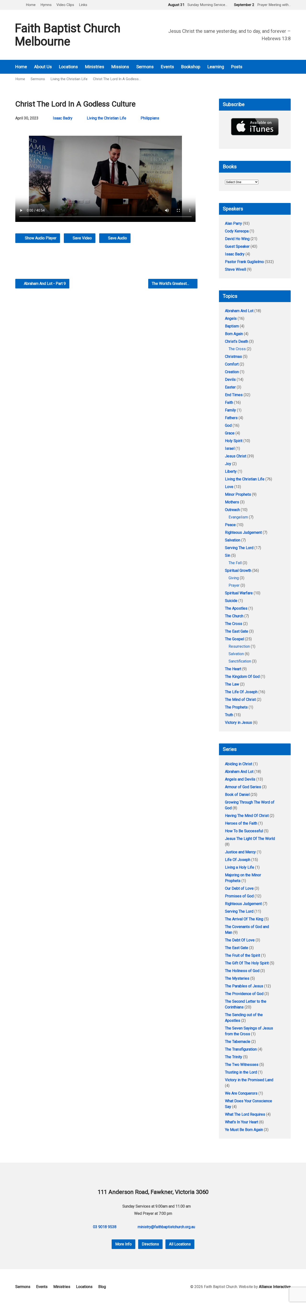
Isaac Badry (62, 118)
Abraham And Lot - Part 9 (44, 283)
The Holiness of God (242, 970)
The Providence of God (244, 993)
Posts (236, 67)
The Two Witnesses (241, 1064)
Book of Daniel (237, 794)
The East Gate (236, 631)
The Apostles (236, 608)
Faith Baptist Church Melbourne (67, 34)
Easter (230, 387)
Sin (227, 555)
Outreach (232, 509)
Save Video (82, 238)
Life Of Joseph (237, 859)
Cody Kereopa (237, 231)
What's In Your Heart (241, 1122)
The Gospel (234, 639)
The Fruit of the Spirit (242, 955)
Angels (231, 318)
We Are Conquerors (241, 1093)
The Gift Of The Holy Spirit (247, 963)
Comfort (232, 364)
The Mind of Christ (240, 699)
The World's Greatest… (171, 283)
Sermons (145, 67)
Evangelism (238, 517)
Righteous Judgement (243, 532)
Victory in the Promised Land (249, 1080)
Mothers (232, 502)
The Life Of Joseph (241, 692)
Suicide (231, 600)
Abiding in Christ (238, 764)
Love (229, 486)
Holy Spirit (233, 441)
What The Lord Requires (245, 1114)
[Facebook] (282, 67)
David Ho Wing (237, 238)
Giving (234, 578)
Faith (229, 402)
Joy (228, 463)
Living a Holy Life (239, 867)
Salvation (232, 540)
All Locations (180, 1244)
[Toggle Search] (17, 5)
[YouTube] (289, 67)
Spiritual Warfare (239, 593)
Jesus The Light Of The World (250, 838)
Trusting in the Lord (241, 1072)
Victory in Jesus (238, 722)
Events (167, 67)
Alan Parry (233, 223)
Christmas (233, 356)
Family (230, 410)
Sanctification (240, 661)
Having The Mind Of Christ (247, 815)
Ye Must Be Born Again (244, 1129)
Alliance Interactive (275, 1286)
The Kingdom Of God (242, 676)
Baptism (232, 326)
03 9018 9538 (104, 1227)
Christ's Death (236, 341)
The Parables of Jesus (244, 986)
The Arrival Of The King (244, 919)
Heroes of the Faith (241, 823)
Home (31, 5)
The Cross (237, 349)
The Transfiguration (241, 1049)
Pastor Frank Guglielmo (244, 261)
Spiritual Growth (238, 570)
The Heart (233, 669)
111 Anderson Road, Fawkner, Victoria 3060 (153, 1192)
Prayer (234, 585)
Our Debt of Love (239, 888)
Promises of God (239, 896)
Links (83, 5)
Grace (230, 433)
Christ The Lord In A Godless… (117, 79)
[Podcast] (275, 67)
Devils (230, 379)
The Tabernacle (237, 1041)
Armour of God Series (243, 787)
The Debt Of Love (240, 940)
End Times (234, 395)
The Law (232, 684)
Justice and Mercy (240, 852)
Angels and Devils (240, 779)
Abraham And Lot (239, 311)
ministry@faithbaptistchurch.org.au (166, 1227)
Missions (120, 67)
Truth (229, 715)
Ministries (94, 67)
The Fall (235, 563)
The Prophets (236, 707)
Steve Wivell (235, 269)
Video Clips (65, 5)
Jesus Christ (235, 456)
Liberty (231, 471)
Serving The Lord (239, 548)
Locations (68, 67)
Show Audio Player (40, 238)
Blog (102, 1286)
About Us (43, 67)
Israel (230, 448)
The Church (234, 616)
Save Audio (117, 238)
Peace (230, 525)
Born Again (234, 334)
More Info (123, 1244)
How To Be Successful (244, 831)
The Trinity (233, 1057)
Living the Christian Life (68, 79)
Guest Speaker (237, 246)
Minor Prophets (238, 494)
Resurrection (239, 646)
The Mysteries (237, 978)
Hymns (46, 5)
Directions (150, 1244)
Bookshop (190, 67)
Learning (216, 67)
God (228, 425)
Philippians (150, 118)
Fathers (231, 418)
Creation (232, 372)
